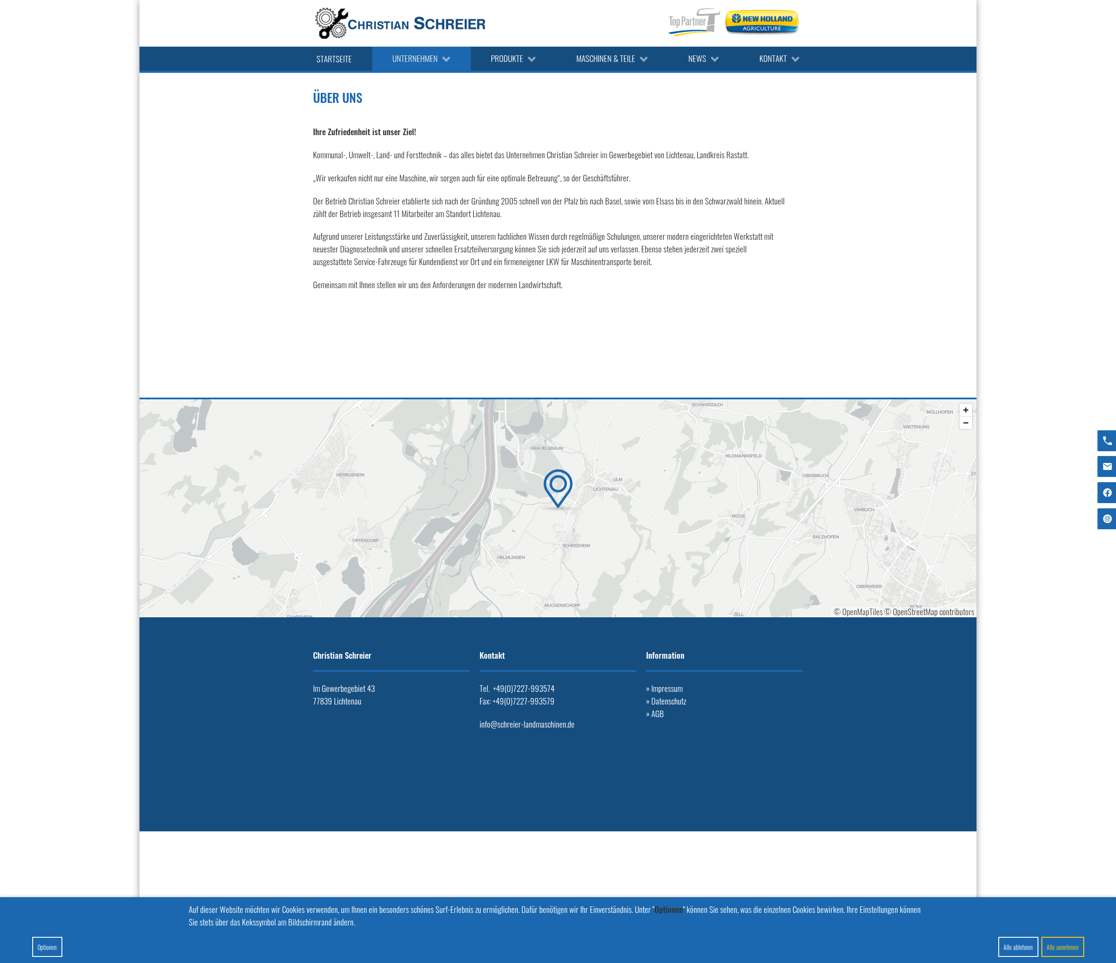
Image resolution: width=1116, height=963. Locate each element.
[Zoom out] (965, 422)
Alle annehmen (1063, 947)
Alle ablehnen (1018, 947)
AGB (657, 713)
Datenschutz (668, 700)
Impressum (667, 688)
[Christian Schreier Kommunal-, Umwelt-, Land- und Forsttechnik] (400, 23)
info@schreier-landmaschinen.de (527, 724)
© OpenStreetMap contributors (929, 611)
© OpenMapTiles (858, 611)
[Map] (558, 508)
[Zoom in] (965, 410)
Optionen (47, 947)
